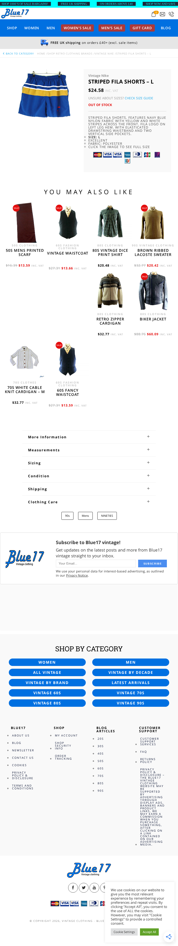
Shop (12, 28)
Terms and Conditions (23, 787)
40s (101, 754)
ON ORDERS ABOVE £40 (116, 4)
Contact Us (23, 758)
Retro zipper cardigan (110, 321)
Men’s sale (111, 28)
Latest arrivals (131, 682)
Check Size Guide (139, 98)
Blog (166, 28)
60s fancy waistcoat (67, 392)
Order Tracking (63, 757)
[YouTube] (94, 888)
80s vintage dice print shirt (110, 252)
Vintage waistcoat (67, 253)
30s (101, 746)
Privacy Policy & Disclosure (22, 775)
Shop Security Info (63, 745)
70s (101, 776)
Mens (85, 516)
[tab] (89, 436)
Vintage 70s (131, 692)
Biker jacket (153, 319)
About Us (21, 735)
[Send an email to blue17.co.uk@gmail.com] (162, 14)
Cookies (19, 765)
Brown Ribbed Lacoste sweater (153, 252)
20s (101, 739)
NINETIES (107, 516)
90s (67, 516)
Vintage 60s (47, 692)
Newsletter (23, 750)
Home (41, 53)
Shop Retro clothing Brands (70, 53)
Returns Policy (148, 760)
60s (101, 768)
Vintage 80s (47, 703)
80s (101, 783)
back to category (19, 53)
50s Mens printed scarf (25, 252)
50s (101, 761)
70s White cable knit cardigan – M (25, 389)
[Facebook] (73, 888)
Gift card (142, 28)
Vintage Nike (104, 53)
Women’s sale (77, 28)
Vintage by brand (47, 682)
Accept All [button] (149, 932)
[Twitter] (84, 888)
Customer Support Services (149, 741)
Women (31, 28)
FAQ (143, 752)
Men (51, 28)
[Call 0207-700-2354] (171, 14)
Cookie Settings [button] (124, 932)
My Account (66, 735)
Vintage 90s (131, 703)
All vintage (47, 672)
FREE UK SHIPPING (74, 4)
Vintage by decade (130, 672)
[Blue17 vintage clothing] (15, 13)
